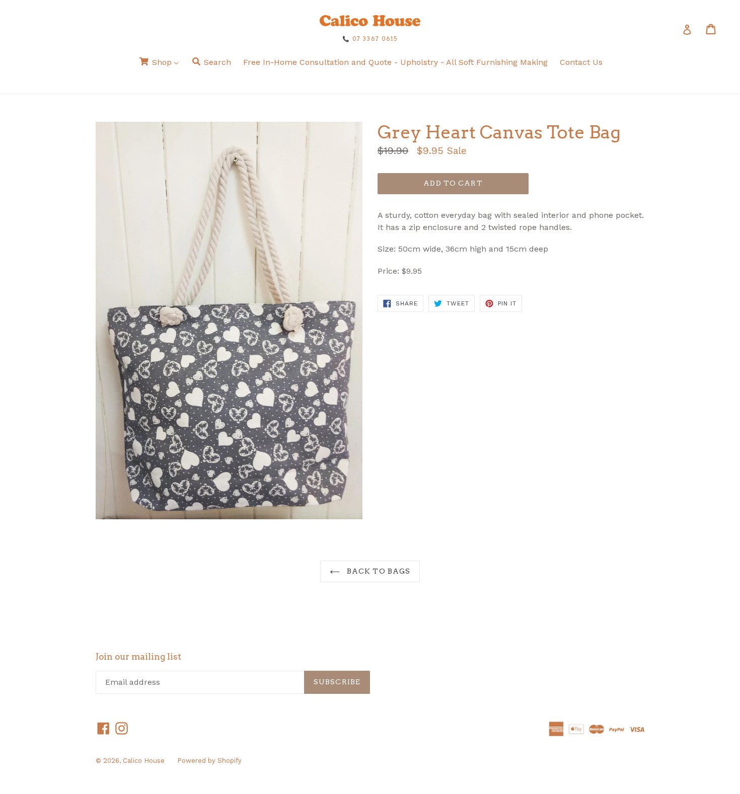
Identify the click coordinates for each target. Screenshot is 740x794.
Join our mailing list (138, 657)
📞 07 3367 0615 (370, 38)
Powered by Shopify (209, 760)
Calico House (144, 760)
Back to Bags (378, 571)
